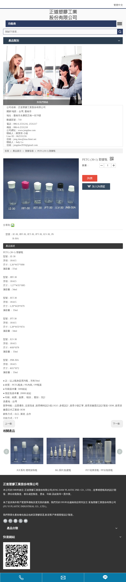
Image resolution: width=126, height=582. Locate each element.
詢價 (89, 178)
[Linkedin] (15, 521)
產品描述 (10, 246)
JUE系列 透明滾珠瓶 (27, 470)
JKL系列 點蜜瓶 (63, 470)
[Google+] (10, 521)
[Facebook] (5, 521)
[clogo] (63, 14)
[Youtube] (26, 521)
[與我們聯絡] (42, 75)
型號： (9, 234)
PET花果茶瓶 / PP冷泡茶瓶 (99, 470)
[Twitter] (21, 521)
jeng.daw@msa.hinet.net (24, 139)
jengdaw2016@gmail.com (25, 145)
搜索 (120, 31)
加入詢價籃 (98, 186)
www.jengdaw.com (27, 130)
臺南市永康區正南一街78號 (27, 115)
